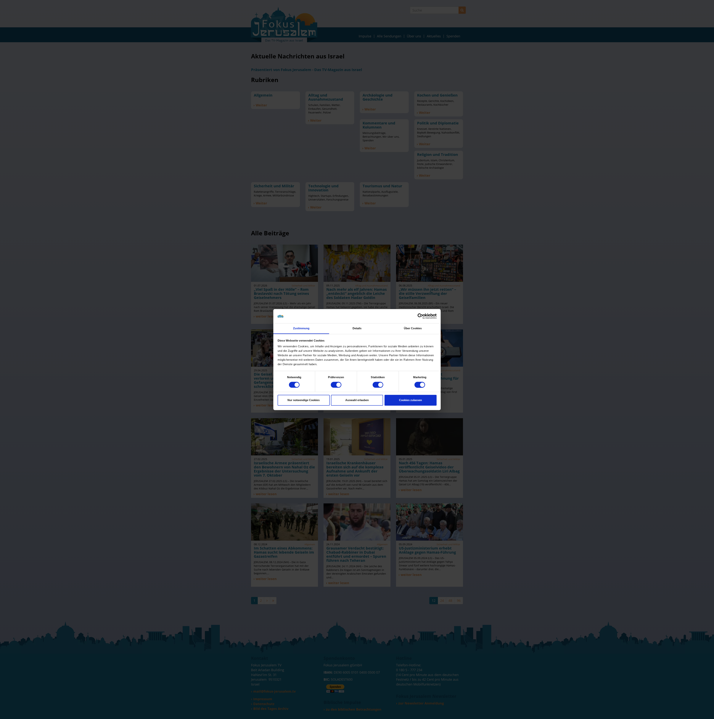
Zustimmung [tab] (301, 328)
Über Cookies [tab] (413, 328)
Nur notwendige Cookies (303, 400)
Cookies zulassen (410, 400)
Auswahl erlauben (357, 400)
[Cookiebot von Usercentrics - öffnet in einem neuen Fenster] (420, 316)
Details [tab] (357, 328)
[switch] (336, 385)
